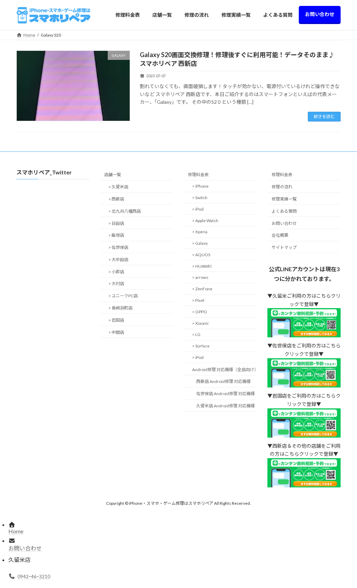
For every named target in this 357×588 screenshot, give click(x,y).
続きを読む (324, 116)
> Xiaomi (200, 323)
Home (15, 531)
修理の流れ (282, 186)
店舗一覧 (112, 175)
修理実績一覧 (284, 199)
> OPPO (199, 311)
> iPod (198, 209)
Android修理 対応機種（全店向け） (224, 369)
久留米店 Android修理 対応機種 (225, 405)
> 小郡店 (116, 271)
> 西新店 (116, 199)
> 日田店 (116, 223)
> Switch (199, 197)
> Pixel (198, 300)
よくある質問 (284, 211)
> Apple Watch (205, 220)
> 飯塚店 (116, 235)
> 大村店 (116, 284)
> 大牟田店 (118, 259)
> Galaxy (200, 243)
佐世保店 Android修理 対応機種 (225, 393)
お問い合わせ (284, 223)
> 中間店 (116, 332)
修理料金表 (198, 175)
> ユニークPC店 (123, 295)
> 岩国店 (116, 320)
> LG (196, 334)
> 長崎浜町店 (120, 308)
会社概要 (280, 235)
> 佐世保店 (118, 247)
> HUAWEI (202, 266)
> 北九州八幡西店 (124, 211)
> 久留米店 (118, 186)
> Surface (201, 345)
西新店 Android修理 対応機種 (223, 381)
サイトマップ (284, 247)
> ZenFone (202, 288)
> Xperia (199, 232)
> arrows (200, 277)
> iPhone (200, 186)
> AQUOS (201, 254)
